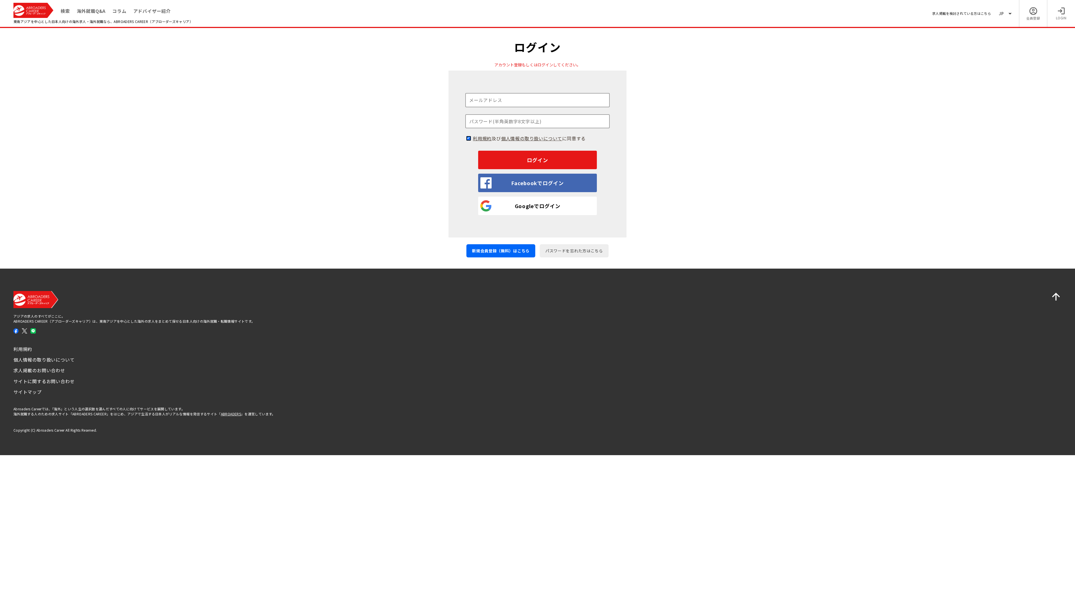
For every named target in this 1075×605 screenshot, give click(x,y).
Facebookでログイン (537, 183)
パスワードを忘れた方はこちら (574, 250)
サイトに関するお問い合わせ (43, 381)
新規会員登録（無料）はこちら (501, 250)
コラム (119, 11)
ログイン (537, 160)
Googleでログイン (537, 206)
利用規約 (482, 138)
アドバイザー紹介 (152, 11)
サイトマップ (27, 391)
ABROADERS (231, 413)
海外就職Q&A (91, 11)
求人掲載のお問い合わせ (39, 370)
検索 (65, 11)
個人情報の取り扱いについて (531, 138)
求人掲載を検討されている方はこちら (961, 13)
